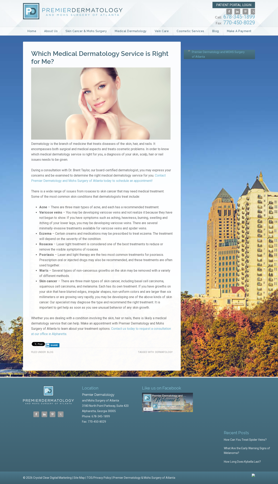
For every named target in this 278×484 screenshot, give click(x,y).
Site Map (79, 477)
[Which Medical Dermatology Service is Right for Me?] (101, 138)
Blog (50, 352)
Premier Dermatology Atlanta (73, 11)
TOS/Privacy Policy (99, 477)
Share (54, 345)
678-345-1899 (235, 17)
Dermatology (164, 352)
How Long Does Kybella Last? (242, 461)
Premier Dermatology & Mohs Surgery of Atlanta (144, 477)
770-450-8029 (235, 23)
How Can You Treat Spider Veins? (245, 439)
